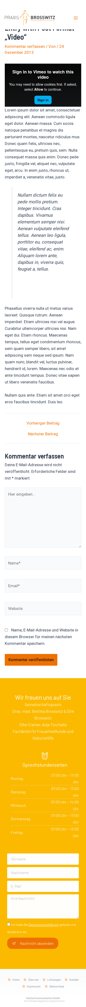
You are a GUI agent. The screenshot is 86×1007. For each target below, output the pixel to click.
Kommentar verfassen (25, 46)
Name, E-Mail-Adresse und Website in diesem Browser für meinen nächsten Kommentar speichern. (41, 637)
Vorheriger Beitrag (43, 423)
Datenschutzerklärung (43, 925)
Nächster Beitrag (43, 434)
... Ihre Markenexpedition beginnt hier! (43, 999)
